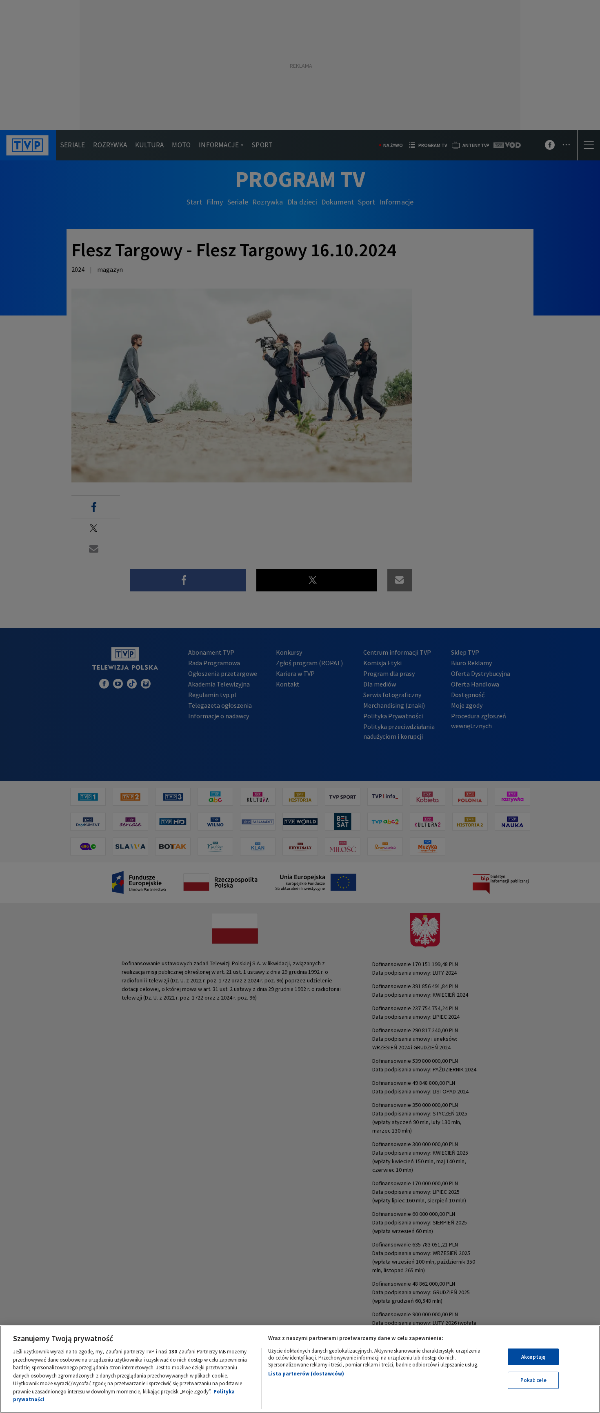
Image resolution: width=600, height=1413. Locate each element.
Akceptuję (533, 1356)
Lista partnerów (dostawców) (306, 1373)
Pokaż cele (533, 1380)
